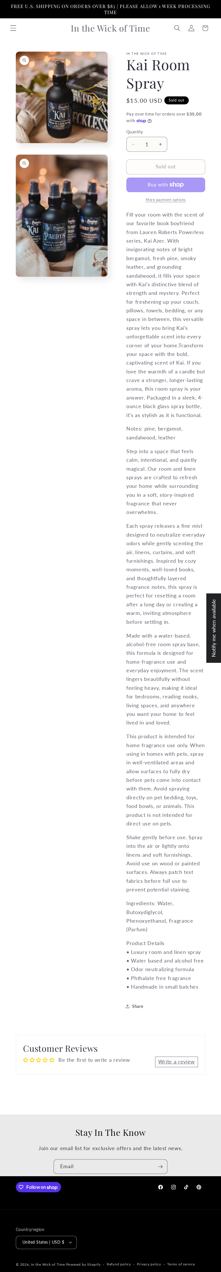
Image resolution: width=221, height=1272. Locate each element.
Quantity (134, 131)
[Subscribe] (160, 1166)
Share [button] (137, 1006)
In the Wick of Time (48, 1264)
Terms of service (181, 1264)
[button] (13, 28)
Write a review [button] (176, 1062)
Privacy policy (149, 1264)
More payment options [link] (166, 199)
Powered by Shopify (83, 1264)
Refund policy (119, 1264)
